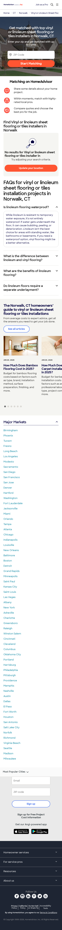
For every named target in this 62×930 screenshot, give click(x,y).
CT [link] (14, 13)
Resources (9, 871)
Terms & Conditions (48, 912)
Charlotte (9, 618)
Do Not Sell (33, 907)
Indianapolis (10, 539)
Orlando (8, 519)
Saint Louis (9, 591)
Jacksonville (10, 508)
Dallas (6, 701)
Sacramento (10, 466)
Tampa (7, 524)
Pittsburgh (9, 675)
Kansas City (10, 586)
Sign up (31, 803)
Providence (10, 680)
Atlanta (7, 529)
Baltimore (9, 555)
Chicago (8, 534)
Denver (7, 487)
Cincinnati (9, 638)
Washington (10, 498)
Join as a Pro (42, 4)
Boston (7, 560)
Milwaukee (9, 758)
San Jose (8, 482)
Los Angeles (10, 456)
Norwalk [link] (23, 13)
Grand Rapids (11, 571)
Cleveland (9, 644)
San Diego (9, 472)
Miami (6, 513)
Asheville (8, 612)
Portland (8, 659)
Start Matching (31, 63)
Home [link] (6, 13)
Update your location (31, 168)
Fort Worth (9, 711)
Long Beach (10, 451)
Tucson (7, 440)
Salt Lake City (11, 727)
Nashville (8, 690)
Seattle (7, 748)
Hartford (8, 492)
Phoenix (8, 435)
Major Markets (14, 422)
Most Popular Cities (14, 771)
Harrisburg (9, 664)
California (23, 907)
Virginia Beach (11, 743)
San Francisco (11, 477)
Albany (7, 602)
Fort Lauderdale (13, 503)
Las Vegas (9, 597)
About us (8, 880)
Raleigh (7, 628)
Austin (7, 696)
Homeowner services (16, 852)
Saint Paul (9, 581)
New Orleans (11, 550)
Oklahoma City (12, 654)
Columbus (9, 649)
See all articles (16, 328)
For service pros (12, 861)
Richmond (9, 737)
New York (9, 607)
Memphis (8, 685)
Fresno (7, 446)
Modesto (8, 461)
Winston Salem (12, 633)
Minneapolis (10, 576)
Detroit (7, 565)
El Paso (7, 706)
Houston (8, 717)
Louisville (8, 545)
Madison (8, 753)
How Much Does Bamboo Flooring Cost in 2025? (20, 367)
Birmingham (10, 430)
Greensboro (10, 623)
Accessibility (45, 907)
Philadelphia (10, 670)
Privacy (14, 907)
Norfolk (7, 732)
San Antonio (10, 722)
